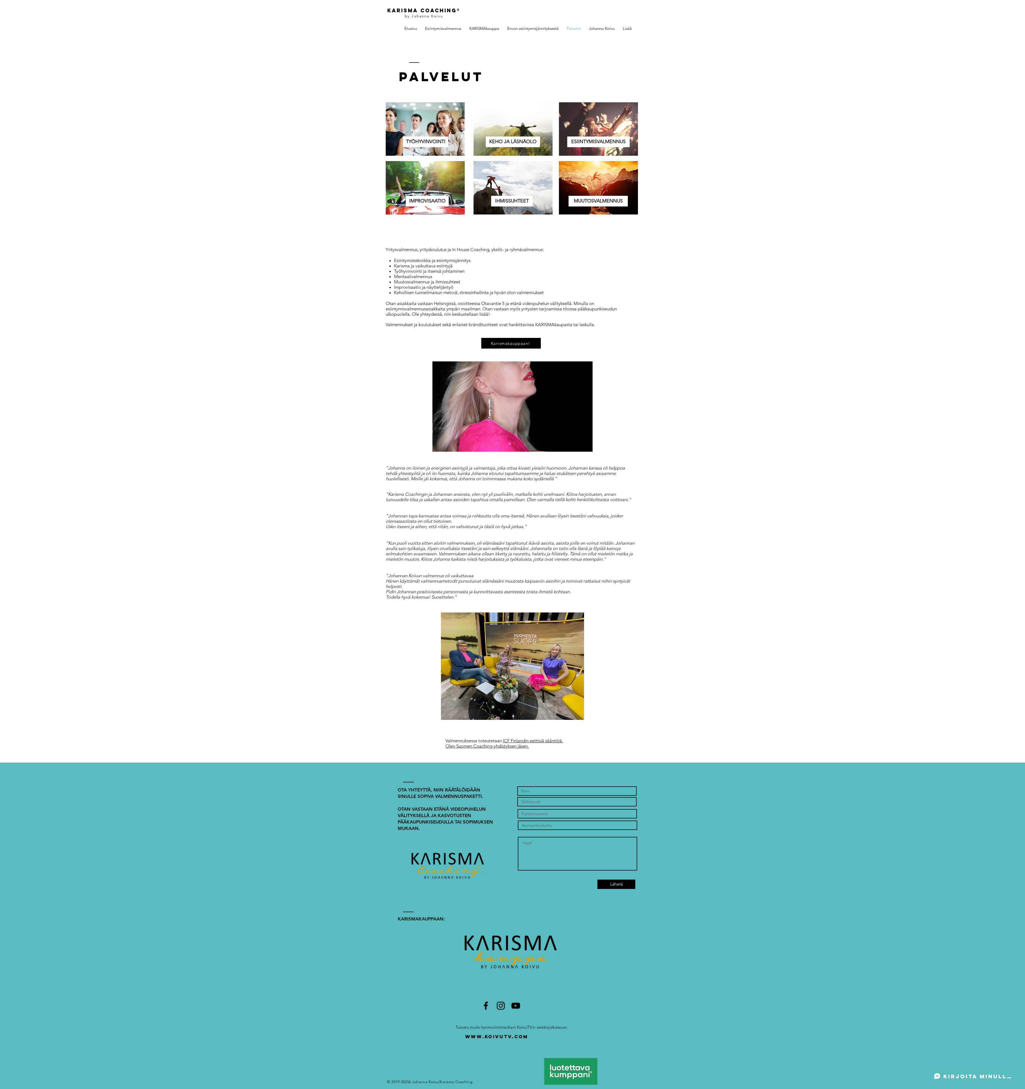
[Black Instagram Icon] (500, 1005)
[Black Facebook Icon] (485, 1005)
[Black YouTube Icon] (515, 1005)
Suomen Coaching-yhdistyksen (486, 746)
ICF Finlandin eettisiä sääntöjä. (533, 740)
